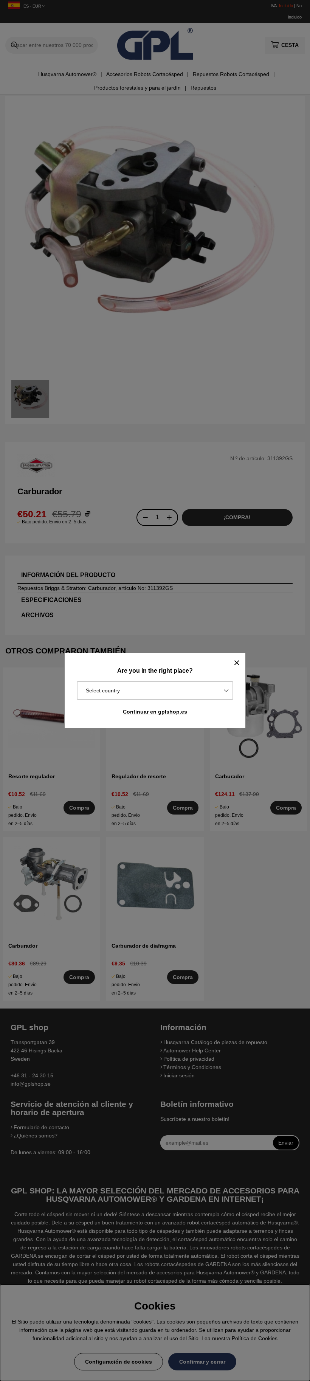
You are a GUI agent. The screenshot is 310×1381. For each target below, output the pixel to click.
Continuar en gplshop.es (155, 712)
